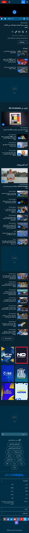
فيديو (26, 498)
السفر (27, 495)
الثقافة (12, 495)
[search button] (3, 434)
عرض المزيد (25, 513)
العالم (15, 231)
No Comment (24, 127)
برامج (12, 498)
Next (26, 491)
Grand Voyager (24, 184)
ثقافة (7, 464)
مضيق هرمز (19, 460)
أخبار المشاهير (10, 460)
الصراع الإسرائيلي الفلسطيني (14, 448)
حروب (14, 464)
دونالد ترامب (18, 456)
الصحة (12, 491)
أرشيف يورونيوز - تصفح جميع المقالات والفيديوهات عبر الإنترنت (7, 503)
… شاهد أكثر (23, 42)
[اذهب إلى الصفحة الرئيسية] (23, 2)
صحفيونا (26, 501)
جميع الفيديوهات (8, 339)
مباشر (4, 2)
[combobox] (14, 434)
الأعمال (26, 488)
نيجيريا (14, 239)
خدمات (26, 509)
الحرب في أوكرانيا (18, 452)
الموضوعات (25, 481)
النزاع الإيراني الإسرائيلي (14, 444)
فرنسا (14, 468)
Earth (12, 488)
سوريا (21, 464)
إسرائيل (9, 456)
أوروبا (26, 485)
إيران (8, 452)
